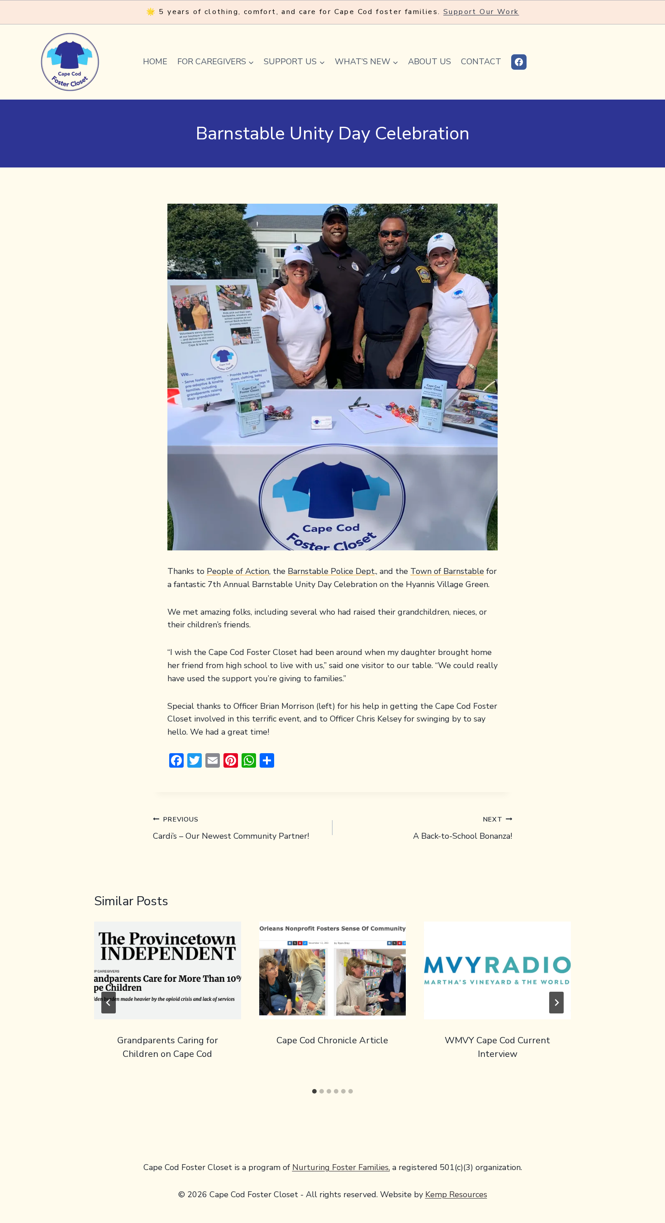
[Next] (556, 1002)
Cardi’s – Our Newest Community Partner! (231, 828)
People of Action (238, 571)
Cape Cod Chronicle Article (332, 1040)
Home (155, 61)
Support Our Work (481, 12)
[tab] (314, 1091)
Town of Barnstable (447, 571)
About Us (429, 61)
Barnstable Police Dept (331, 571)
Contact (481, 61)
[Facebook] (519, 62)
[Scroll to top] (642, 1187)
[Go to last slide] (108, 1002)
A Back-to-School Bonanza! (462, 828)
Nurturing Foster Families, (341, 1167)
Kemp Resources (456, 1194)
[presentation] (167, 970)
